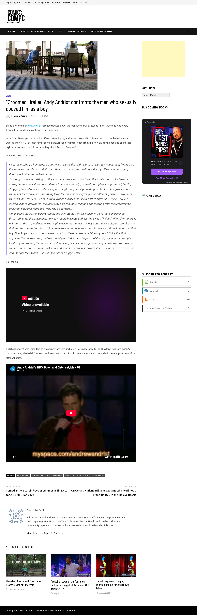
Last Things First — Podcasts (47, 2)
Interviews (77, 2)
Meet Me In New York (101, 31)
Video (8, 96)
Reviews (66, 2)
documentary (38, 475)
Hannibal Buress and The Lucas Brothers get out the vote (23, 583)
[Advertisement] (163, 59)
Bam (72, 610)
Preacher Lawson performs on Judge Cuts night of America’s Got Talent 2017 (70, 585)
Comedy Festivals (76, 31)
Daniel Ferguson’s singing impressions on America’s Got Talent (112, 584)
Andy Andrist (34, 125)
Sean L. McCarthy (21, 116)
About (28, 2)
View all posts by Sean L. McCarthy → (45, 533)
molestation (82, 475)
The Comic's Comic (33, 610)
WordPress (60, 610)
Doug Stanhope (54, 475)
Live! (87, 2)
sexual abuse (97, 475)
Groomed (69, 475)
